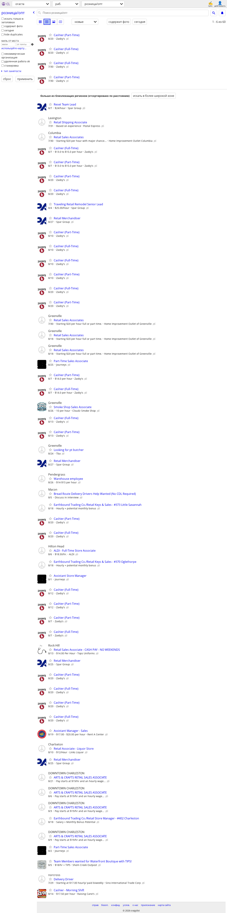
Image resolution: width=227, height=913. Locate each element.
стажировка (11, 65)
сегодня (9, 30)
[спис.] (40, 22)
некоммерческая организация (13, 55)
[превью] (47, 22)
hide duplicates (13, 34)
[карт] (60, 22)
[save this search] (222, 13)
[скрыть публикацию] (68, 39)
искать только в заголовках (12, 20)
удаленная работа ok (17, 61)
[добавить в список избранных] (50, 35)
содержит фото (13, 26)
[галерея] (53, 22)
